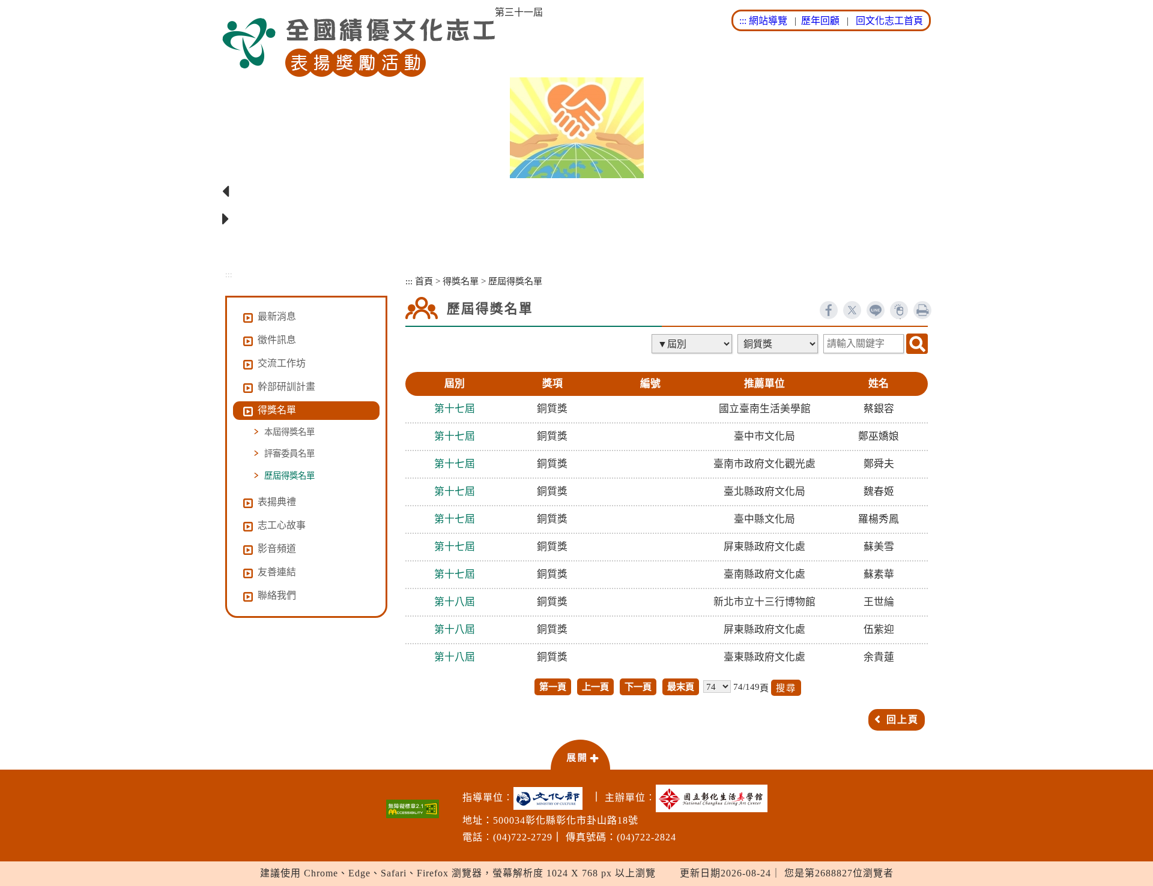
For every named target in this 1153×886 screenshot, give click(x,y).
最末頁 (680, 686)
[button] (580, 754)
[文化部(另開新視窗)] (551, 798)
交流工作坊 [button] (282, 363)
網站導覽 (768, 21)
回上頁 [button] (902, 719)
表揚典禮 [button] (277, 502)
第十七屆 (454, 409)
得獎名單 (461, 281)
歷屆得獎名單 (289, 475)
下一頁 (638, 686)
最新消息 (277, 316)
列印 (922, 310)
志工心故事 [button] (282, 525)
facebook (829, 310)
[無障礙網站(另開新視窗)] (412, 809)
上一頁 (595, 686)
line (876, 310)
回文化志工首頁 (889, 21)
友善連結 (277, 572)
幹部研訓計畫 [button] (286, 387)
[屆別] (693, 343)
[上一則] (576, 192)
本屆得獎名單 (289, 432)
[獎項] (778, 343)
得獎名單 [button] (277, 410)
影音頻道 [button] (277, 548)
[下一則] (576, 219)
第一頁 (552, 686)
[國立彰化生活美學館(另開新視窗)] (714, 798)
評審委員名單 (289, 453)
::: (742, 21)
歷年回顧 (820, 21)
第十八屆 (454, 602)
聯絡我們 (277, 595)
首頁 (424, 281)
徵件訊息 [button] (277, 340)
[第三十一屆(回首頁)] (358, 47)
